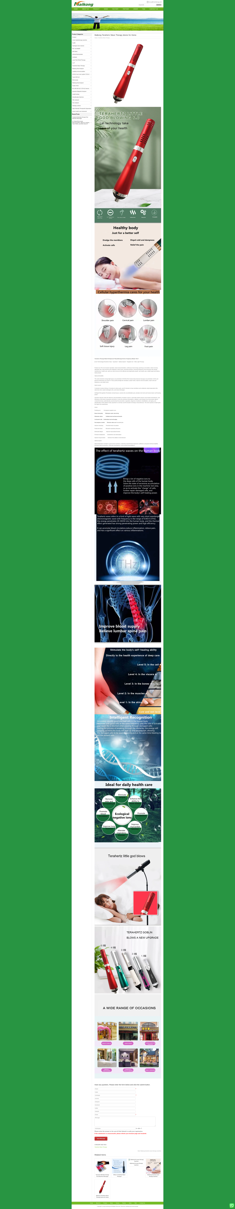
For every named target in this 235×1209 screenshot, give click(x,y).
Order (135, 9)
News (106, 9)
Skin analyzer (75, 100)
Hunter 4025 (75, 85)
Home (76, 9)
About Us (85, 9)
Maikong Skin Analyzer (78, 68)
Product (96, 9)
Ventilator (74, 57)
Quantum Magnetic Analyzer (79, 91)
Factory (115, 9)
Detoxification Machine (78, 97)
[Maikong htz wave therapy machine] (136, 1161)
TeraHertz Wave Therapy (104, 37)
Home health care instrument (79, 111)
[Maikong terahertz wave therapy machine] (153, 1173)
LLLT (73, 63)
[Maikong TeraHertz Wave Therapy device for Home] (102, 1194)
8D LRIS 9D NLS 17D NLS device (80, 88)
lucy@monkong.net (155, 2)
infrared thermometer (77, 54)
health (73, 43)
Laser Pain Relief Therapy (78, 60)
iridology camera (76, 105)
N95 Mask (74, 51)
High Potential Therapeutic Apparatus (81, 108)
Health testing (75, 94)
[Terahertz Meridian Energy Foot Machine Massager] (102, 1173)
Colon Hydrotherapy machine (79, 40)
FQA (143, 9)
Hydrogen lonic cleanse (78, 45)
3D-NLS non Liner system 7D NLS (80, 74)
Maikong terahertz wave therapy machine (149, 1151)
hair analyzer (75, 102)
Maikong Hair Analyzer (78, 83)
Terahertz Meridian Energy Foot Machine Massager (80, 118)
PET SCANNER (76, 48)
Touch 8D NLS (76, 77)
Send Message (101, 1138)
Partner (126, 9)
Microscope (75, 80)
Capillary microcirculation (78, 71)
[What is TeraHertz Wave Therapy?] (119, 1173)
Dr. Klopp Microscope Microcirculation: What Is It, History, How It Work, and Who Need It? (81, 123)
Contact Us (154, 9)
